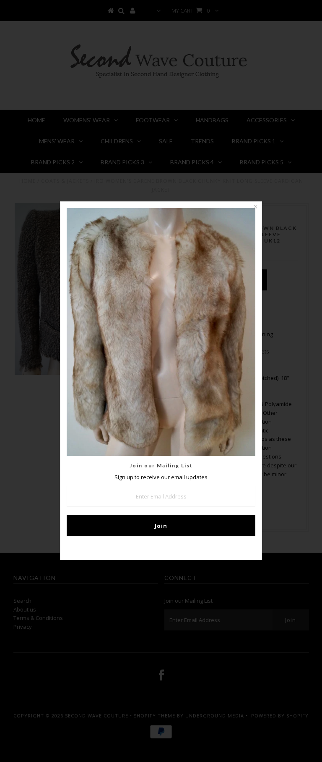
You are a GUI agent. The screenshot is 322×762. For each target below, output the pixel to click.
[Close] (255, 208)
